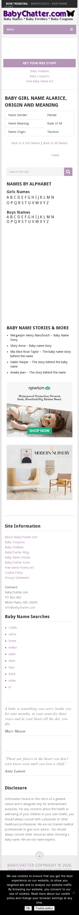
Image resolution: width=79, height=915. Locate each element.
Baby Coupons (39, 76)
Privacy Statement (17, 577)
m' (10, 687)
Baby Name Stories (17, 557)
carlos (12, 634)
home (12, 641)
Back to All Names (55, 143)
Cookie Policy (14, 572)
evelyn (13, 647)
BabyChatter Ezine (17, 562)
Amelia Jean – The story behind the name (38, 372)
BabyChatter (20, 865)
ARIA (12, 674)
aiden (12, 654)
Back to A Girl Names (25, 143)
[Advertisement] (41, 48)
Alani (12, 660)
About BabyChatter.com (21, 537)
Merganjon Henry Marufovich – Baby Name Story (35, 5)
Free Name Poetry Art (19, 567)
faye (11, 667)
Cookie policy (44, 908)
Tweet (55, 155)
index (12, 680)
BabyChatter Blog (17, 552)
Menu (10, 29)
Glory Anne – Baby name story (31, 345)
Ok (28, 908)
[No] (73, 892)
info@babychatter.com (20, 607)
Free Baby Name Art (39, 81)
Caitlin (13, 627)
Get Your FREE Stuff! (39, 63)
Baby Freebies (39, 71)
